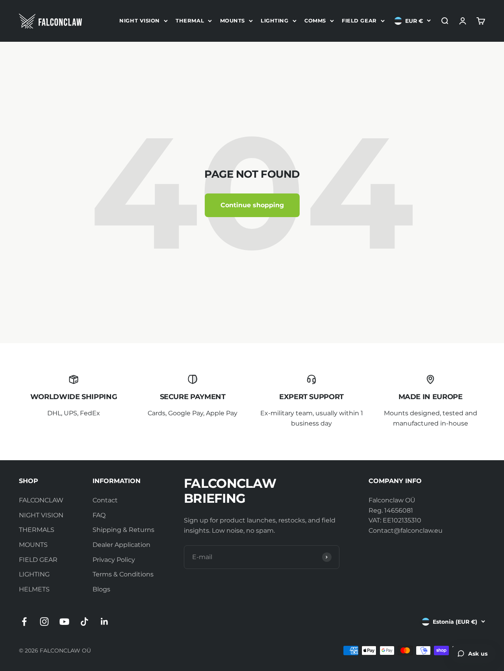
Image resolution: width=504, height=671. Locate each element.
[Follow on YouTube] (64, 621)
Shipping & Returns (123, 529)
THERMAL (190, 20)
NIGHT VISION (139, 20)
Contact (105, 500)
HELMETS (34, 589)
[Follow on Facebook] (24, 621)
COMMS (315, 20)
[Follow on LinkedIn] (104, 621)
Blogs (101, 589)
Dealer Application (121, 544)
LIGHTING (274, 20)
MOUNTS (232, 20)
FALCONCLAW (41, 500)
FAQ (99, 515)
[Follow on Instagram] (44, 621)
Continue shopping (252, 205)
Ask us (477, 653)
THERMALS (36, 529)
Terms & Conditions (123, 574)
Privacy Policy (114, 559)
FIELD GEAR (359, 20)
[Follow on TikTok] (84, 621)
